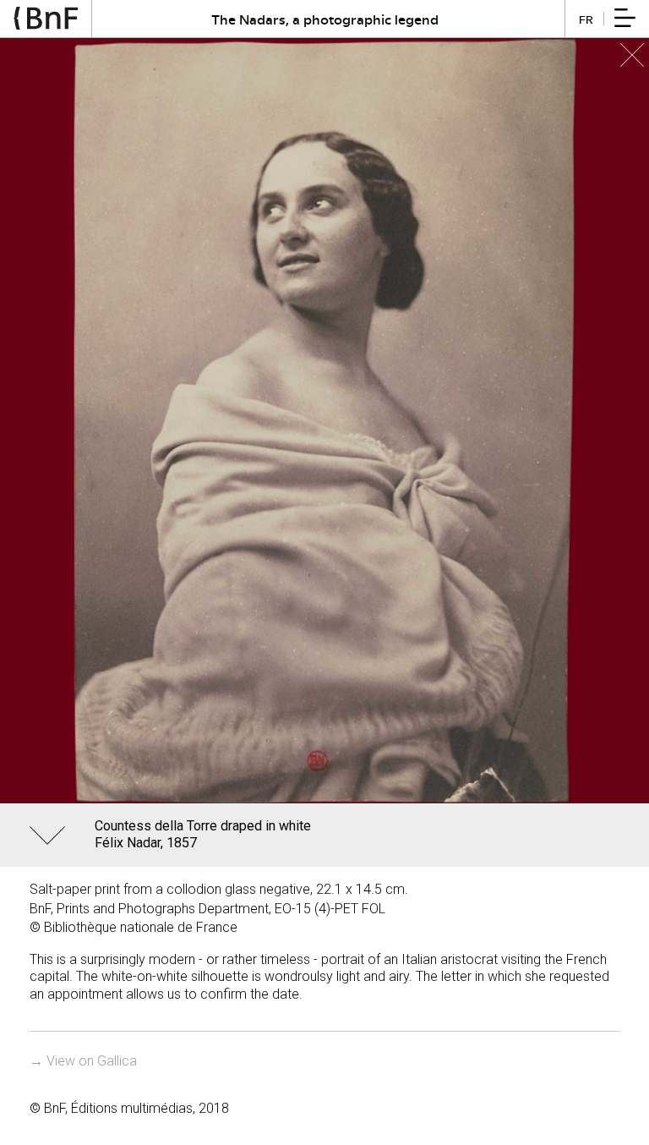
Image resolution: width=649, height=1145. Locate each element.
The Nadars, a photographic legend (325, 19)
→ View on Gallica (83, 1061)
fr (586, 19)
